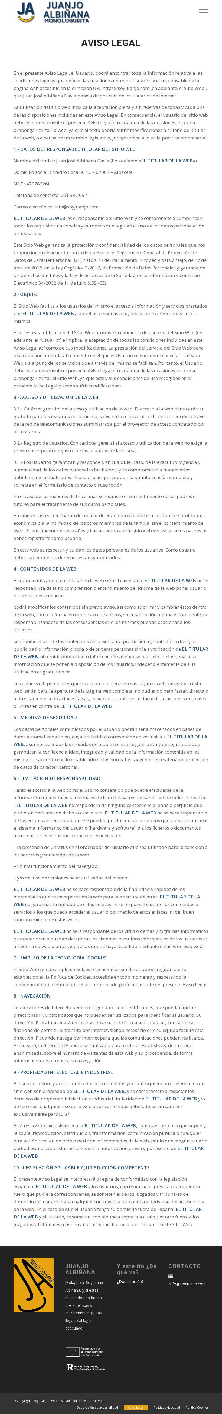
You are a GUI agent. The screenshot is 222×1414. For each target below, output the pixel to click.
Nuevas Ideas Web (91, 1401)
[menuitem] (97, 1407)
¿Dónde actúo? (130, 1281)
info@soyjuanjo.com (187, 1283)
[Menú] (201, 12)
